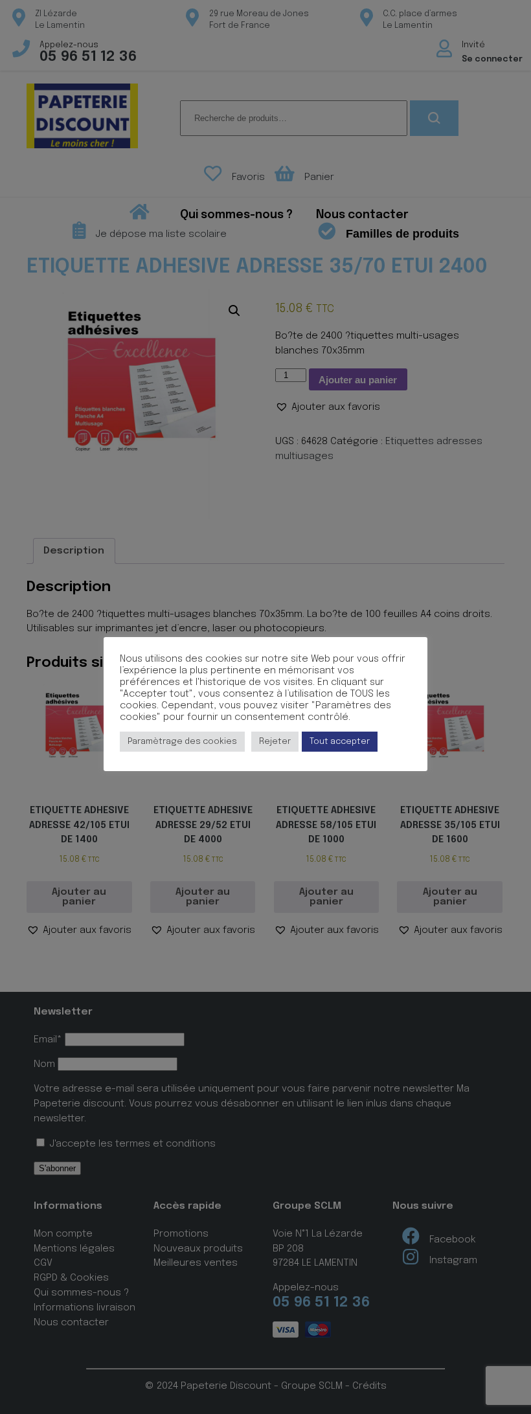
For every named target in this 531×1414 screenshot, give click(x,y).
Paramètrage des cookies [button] (182, 741)
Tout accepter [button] (340, 741)
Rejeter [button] (275, 741)
